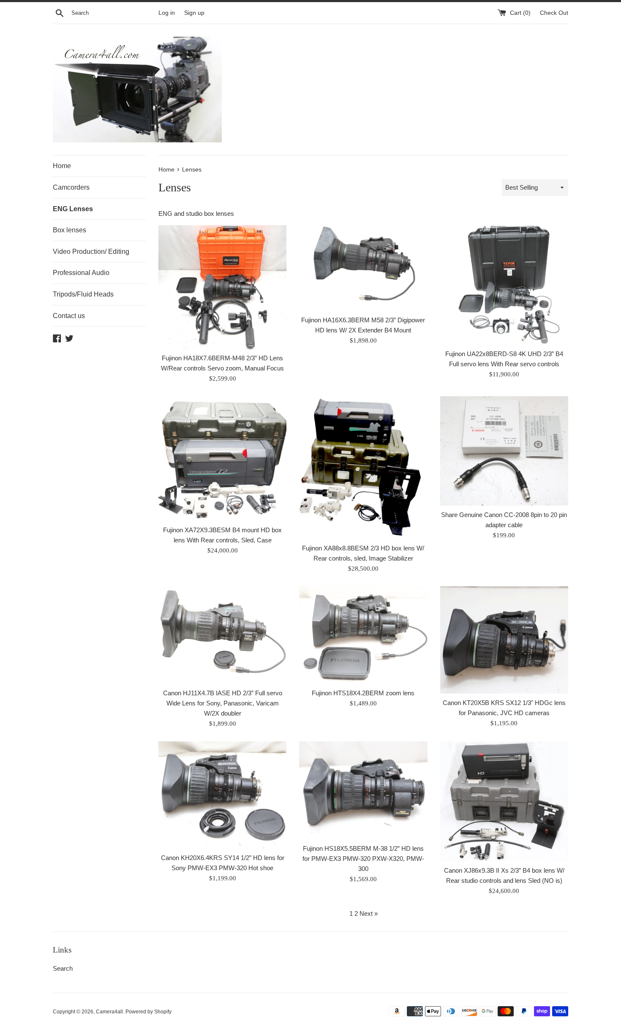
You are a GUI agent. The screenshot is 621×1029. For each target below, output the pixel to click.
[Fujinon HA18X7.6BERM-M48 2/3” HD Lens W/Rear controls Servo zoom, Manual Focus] (222, 287)
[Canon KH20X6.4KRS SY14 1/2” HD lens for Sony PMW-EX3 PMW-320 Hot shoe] (222, 795)
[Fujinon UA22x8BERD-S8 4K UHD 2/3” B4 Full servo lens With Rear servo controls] (504, 285)
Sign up (194, 13)
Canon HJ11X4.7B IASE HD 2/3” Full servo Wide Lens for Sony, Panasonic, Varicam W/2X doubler (222, 703)
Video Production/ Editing (91, 251)
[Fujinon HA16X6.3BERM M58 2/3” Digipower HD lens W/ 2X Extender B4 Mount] (363, 267)
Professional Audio (81, 272)
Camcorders (71, 187)
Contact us (69, 315)
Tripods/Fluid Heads (83, 294)
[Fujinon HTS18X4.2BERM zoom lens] (363, 634)
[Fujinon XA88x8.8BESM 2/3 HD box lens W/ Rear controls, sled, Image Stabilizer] (363, 467)
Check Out (554, 13)
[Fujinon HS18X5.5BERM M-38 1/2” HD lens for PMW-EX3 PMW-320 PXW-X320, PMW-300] (363, 790)
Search (63, 968)
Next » (369, 913)
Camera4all (109, 1012)
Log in (166, 13)
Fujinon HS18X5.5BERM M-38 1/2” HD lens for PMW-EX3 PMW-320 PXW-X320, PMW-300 (363, 858)
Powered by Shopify (148, 1012)
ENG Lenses (73, 208)
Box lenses (69, 230)
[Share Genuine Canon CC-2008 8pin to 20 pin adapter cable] (504, 451)
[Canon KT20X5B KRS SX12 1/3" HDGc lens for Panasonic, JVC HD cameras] (504, 639)
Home (62, 165)
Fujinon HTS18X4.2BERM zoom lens (363, 693)
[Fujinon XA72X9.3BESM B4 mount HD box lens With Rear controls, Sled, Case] (222, 458)
